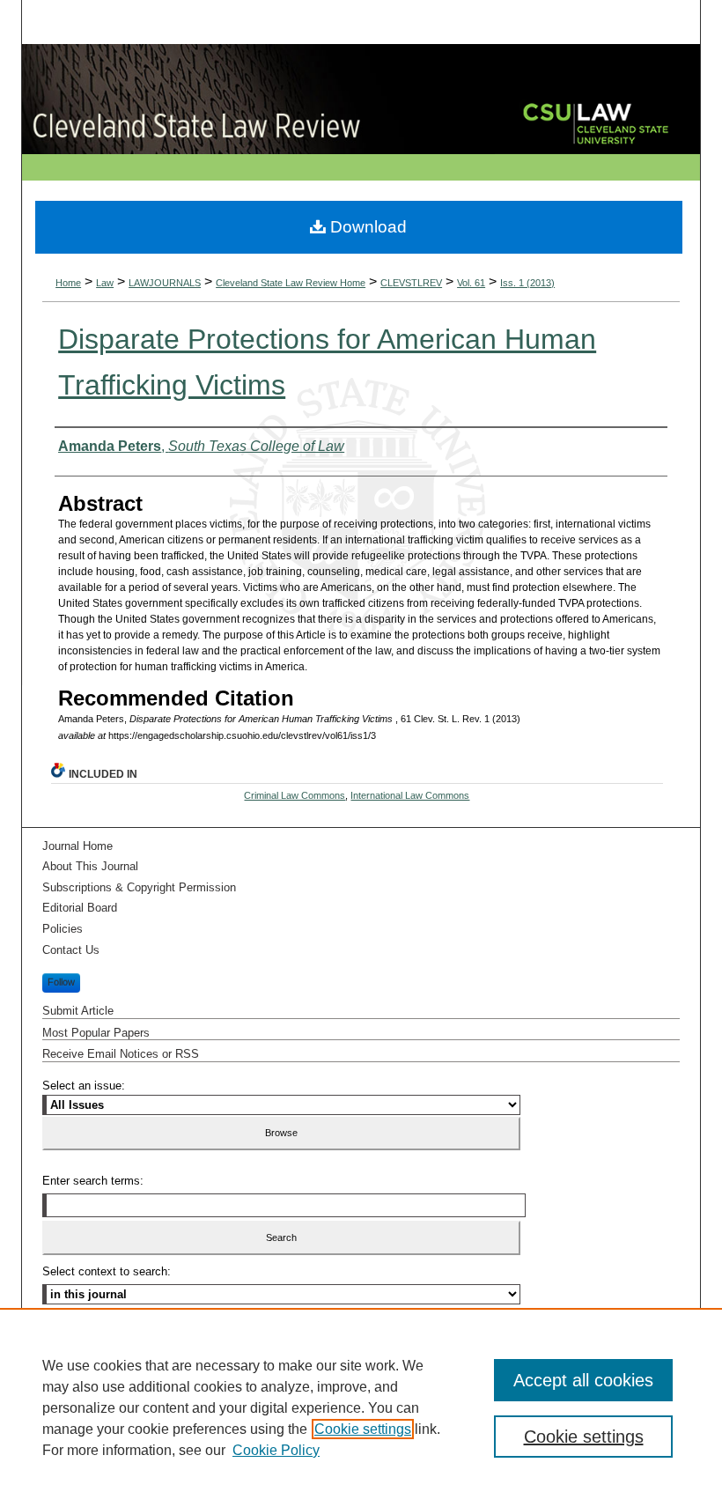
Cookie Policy (276, 1450)
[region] (361, 1407)
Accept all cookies (583, 1380)
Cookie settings (362, 1429)
